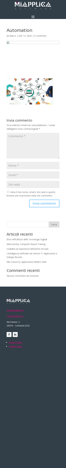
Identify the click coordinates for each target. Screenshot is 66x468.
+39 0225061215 (15, 316)
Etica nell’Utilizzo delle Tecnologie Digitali (27, 239)
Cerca (54, 224)
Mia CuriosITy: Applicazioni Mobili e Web (27, 261)
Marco (13, 35)
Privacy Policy (15, 342)
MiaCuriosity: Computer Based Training (26, 244)
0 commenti (40, 35)
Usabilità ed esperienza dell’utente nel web (28, 248)
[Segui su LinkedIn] (15, 334)
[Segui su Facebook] (9, 334)
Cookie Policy (15, 346)
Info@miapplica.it (15, 310)
